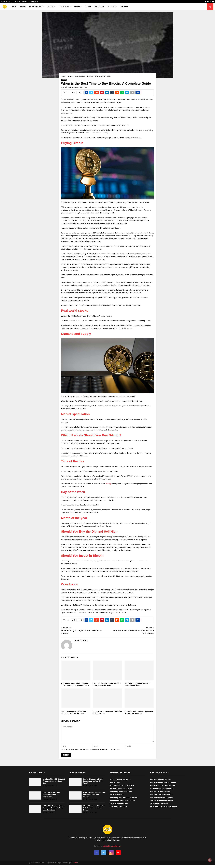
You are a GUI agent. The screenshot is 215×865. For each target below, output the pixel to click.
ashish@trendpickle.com (112, 846)
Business (124, 7)
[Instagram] (111, 852)
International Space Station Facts (122, 801)
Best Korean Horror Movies (160, 791)
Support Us (34, 1)
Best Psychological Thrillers (160, 779)
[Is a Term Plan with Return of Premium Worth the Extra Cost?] (35, 782)
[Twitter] (103, 852)
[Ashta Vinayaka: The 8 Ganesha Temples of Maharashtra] (35, 795)
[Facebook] (96, 852)
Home (14, 7)
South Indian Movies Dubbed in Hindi (163, 807)
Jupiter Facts (115, 782)
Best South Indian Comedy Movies (162, 785)
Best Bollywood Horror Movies (161, 798)
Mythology (99, 7)
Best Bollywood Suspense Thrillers (163, 782)
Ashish (75, 863)
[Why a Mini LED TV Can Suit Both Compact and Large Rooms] (75, 809)
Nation (23, 7)
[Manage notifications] (210, 860)
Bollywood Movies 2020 (159, 804)
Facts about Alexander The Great (122, 785)
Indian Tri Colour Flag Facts (120, 779)
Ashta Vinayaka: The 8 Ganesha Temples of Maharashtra (51, 794)
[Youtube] (118, 852)
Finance (64, 79)
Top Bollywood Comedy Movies (161, 788)
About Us (17, 1)
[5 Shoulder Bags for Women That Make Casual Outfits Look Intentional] (35, 809)
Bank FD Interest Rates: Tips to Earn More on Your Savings (94, 794)
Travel (88, 7)
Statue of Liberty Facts (118, 807)
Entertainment (35, 7)
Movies (77, 7)
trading (108, 484)
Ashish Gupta (67, 87)
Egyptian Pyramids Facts (119, 804)
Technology (64, 7)
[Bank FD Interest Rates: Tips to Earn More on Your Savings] (75, 795)
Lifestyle (111, 7)
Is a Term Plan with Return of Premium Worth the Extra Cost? (54, 781)
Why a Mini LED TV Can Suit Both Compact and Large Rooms (94, 808)
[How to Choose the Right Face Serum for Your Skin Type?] (75, 782)
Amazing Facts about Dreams (121, 788)
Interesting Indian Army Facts (121, 791)
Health (50, 7)
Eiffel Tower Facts (116, 794)
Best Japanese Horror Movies (161, 794)
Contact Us (25, 1)
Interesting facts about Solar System (124, 798)
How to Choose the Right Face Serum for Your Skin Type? (92, 781)
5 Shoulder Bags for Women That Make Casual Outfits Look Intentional (53, 808)
